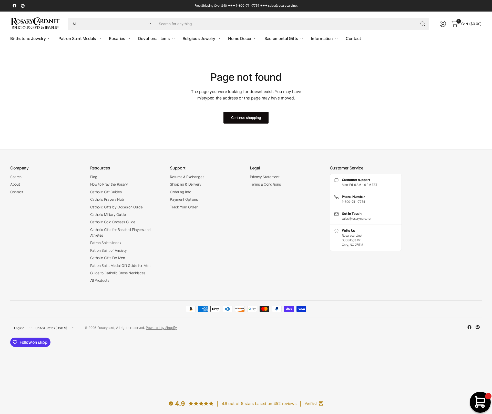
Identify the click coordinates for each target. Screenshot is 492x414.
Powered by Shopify (161, 328)
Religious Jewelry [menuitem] (199, 38)
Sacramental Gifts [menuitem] (281, 38)
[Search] (422, 24)
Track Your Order (183, 207)
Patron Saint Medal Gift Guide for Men (120, 265)
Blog (93, 177)
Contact (16, 192)
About (15, 184)
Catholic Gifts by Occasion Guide (116, 207)
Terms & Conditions (265, 184)
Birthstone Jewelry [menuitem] (28, 38)
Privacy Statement (265, 177)
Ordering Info (180, 192)
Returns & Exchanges (187, 177)
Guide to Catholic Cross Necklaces (117, 273)
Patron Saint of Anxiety (108, 250)
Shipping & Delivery (185, 184)
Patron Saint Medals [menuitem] (77, 38)
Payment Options (184, 199)
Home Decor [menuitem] (240, 38)
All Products (99, 280)
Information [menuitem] (322, 38)
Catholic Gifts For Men (107, 258)
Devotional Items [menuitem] (154, 38)
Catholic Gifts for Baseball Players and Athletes (120, 232)
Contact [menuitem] (353, 38)
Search (16, 177)
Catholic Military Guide (108, 214)
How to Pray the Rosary (109, 184)
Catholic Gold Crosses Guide (112, 222)
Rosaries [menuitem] (117, 38)
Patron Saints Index (105, 242)
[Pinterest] (22, 6)
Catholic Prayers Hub (107, 199)
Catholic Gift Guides (106, 192)
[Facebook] (14, 6)
